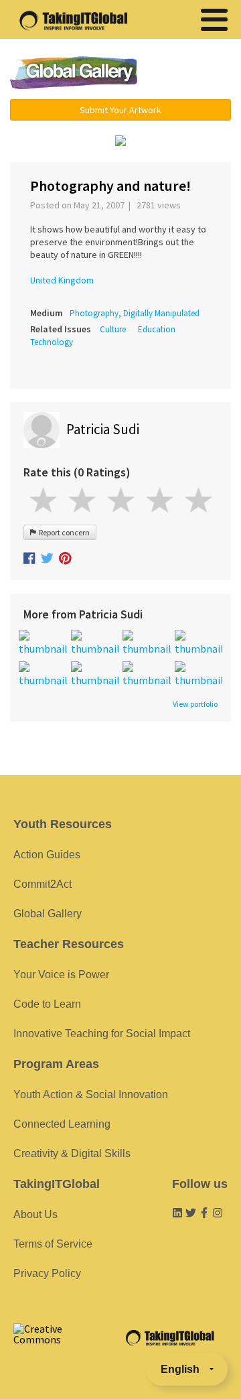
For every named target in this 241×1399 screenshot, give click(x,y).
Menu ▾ (191, 73)
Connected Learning (61, 1124)
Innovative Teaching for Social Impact (101, 1033)
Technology (51, 342)
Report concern (63, 532)
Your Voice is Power (61, 974)
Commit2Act (42, 884)
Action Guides (46, 854)
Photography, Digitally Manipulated (134, 313)
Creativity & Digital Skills (72, 1153)
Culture (113, 329)
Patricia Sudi (102, 429)
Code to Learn (47, 1004)
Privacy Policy (47, 1273)
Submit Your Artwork (120, 110)
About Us (35, 1214)
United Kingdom (62, 280)
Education (156, 329)
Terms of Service (52, 1244)
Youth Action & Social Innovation (90, 1094)
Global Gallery (73, 72)
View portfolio (195, 704)
